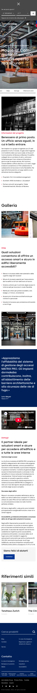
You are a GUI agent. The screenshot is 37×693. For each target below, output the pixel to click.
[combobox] (8, 13)
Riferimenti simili (28, 91)
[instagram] (17, 686)
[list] (18, 224)
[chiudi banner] (18, 4)
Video (8, 91)
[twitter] (6, 686)
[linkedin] (13, 686)
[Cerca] (34, 632)
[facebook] (2, 686)
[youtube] (9, 686)
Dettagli (16, 91)
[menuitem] (9, 24)
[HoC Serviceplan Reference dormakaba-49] (14, 224)
